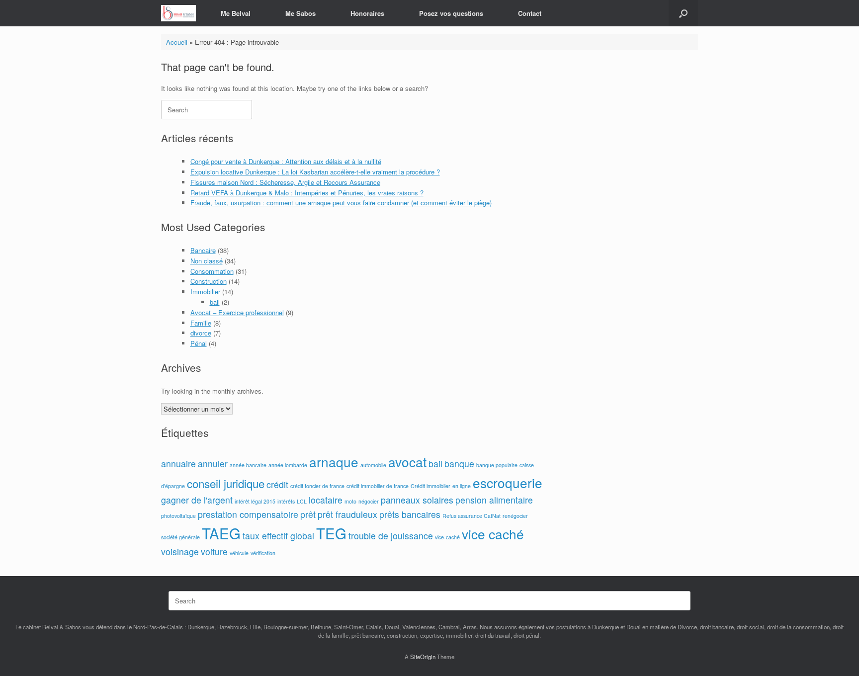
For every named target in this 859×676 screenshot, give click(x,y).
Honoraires (367, 13)
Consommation (212, 271)
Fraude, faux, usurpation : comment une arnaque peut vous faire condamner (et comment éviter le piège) (341, 202)
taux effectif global (278, 535)
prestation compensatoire (248, 514)
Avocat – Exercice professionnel (237, 312)
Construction (208, 281)
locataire (326, 500)
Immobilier (205, 291)
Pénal (198, 343)
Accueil (176, 42)
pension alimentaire (494, 500)
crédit (277, 484)
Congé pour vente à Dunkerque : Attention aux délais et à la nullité (285, 161)
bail (215, 302)
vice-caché (447, 537)
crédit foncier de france (317, 486)
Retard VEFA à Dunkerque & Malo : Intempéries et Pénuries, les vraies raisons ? (307, 192)
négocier (368, 501)
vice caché (493, 533)
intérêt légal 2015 (255, 501)
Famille (200, 323)
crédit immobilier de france (377, 486)
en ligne (461, 486)
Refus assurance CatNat (471, 515)
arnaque (333, 461)
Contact (529, 13)
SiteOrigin (422, 657)
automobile (373, 465)
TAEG (221, 532)
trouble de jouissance (390, 535)
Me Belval (236, 13)
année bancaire (248, 465)
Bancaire (203, 250)
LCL (302, 501)
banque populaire (496, 465)
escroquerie (507, 482)
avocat (407, 461)
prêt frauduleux (347, 514)
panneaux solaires (417, 500)
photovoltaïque (178, 515)
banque (459, 463)
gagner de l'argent (197, 500)
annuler (213, 463)
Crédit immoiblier (430, 486)
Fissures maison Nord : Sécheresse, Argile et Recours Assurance (285, 182)
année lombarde (287, 465)
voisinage (180, 551)
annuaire (178, 463)
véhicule (239, 553)
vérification (263, 553)
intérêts (286, 501)
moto (350, 501)
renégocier (515, 515)
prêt (308, 514)
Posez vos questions (451, 13)
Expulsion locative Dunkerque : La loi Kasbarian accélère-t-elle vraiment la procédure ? (315, 171)
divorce (200, 333)
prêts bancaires (409, 514)
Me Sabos (300, 13)
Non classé (206, 260)
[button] (683, 13)
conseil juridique (225, 483)
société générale (180, 537)
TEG (331, 532)
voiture (214, 551)
